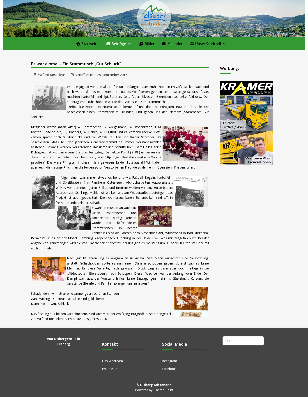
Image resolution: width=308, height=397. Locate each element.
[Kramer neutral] (246, 122)
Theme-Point (163, 390)
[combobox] (243, 340)
